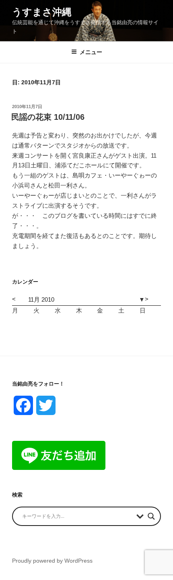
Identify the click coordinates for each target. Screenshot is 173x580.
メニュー (91, 52)
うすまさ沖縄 (42, 11)
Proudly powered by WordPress (52, 560)
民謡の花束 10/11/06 (47, 117)
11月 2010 (41, 299)
